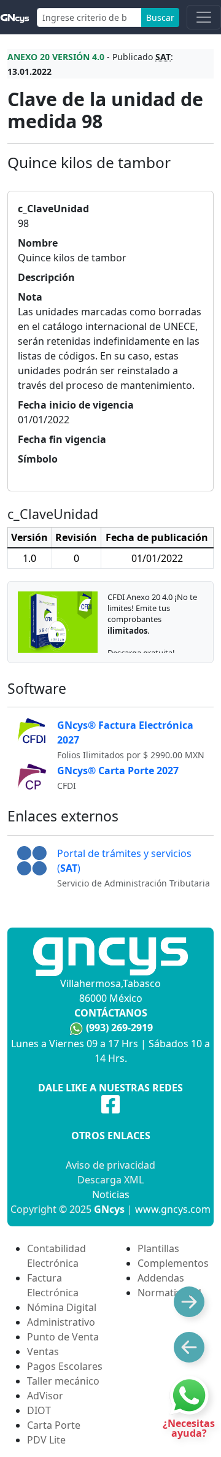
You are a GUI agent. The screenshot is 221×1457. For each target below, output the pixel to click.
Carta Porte (53, 1425)
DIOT (39, 1410)
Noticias (111, 1194)
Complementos (173, 1263)
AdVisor (45, 1395)
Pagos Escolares (65, 1366)
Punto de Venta (63, 1337)
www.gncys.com (173, 1209)
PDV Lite (46, 1440)
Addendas (161, 1278)
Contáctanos (110, 1013)
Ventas (43, 1351)
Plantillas (158, 1248)
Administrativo (61, 1322)
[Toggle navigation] (204, 17)
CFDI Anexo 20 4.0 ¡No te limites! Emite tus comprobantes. (152, 613)
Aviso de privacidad (110, 1165)
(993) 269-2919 (119, 1027)
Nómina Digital (61, 1307)
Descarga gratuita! (141, 652)
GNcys (109, 1209)
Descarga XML (110, 1179)
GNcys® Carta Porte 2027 (118, 770)
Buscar (160, 17)
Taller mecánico (63, 1381)
